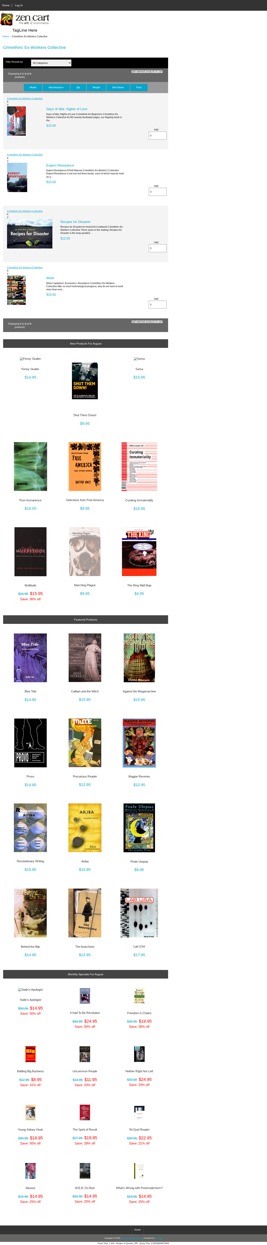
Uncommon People (85, 1071)
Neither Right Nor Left (139, 1071)
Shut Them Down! (84, 415)
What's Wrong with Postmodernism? (139, 1188)
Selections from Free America (85, 500)
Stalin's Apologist (30, 999)
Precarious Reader (85, 776)
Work (50, 278)
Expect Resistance (60, 165)
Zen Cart (159, 1238)
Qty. (78, 87)
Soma (139, 369)
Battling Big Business (30, 1071)
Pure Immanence (30, 500)
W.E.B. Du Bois (85, 1188)
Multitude (30, 585)
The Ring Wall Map (139, 585)
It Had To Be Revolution (85, 1012)
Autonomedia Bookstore (131, 1238)
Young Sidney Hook (30, 1129)
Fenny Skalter (30, 369)
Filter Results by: (14, 62)
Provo (30, 776)
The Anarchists (84, 946)
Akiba (85, 861)
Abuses (30, 1188)
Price (139, 87)
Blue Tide (30, 691)
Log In (19, 5)
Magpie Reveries (139, 776)
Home (6, 5)
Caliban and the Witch (85, 691)
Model (33, 87)
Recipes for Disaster (75, 222)
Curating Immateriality (139, 500)
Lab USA (139, 946)
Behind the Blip (30, 946)
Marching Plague (85, 585)
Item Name (118, 87)
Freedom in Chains (139, 1013)
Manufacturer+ (56, 87)
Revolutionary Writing (30, 861)
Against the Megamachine (139, 691)
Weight (96, 87)
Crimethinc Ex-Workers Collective (25, 98)
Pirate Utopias (139, 861)
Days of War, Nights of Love (66, 109)
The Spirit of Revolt (85, 1129)
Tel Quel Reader (139, 1129)
